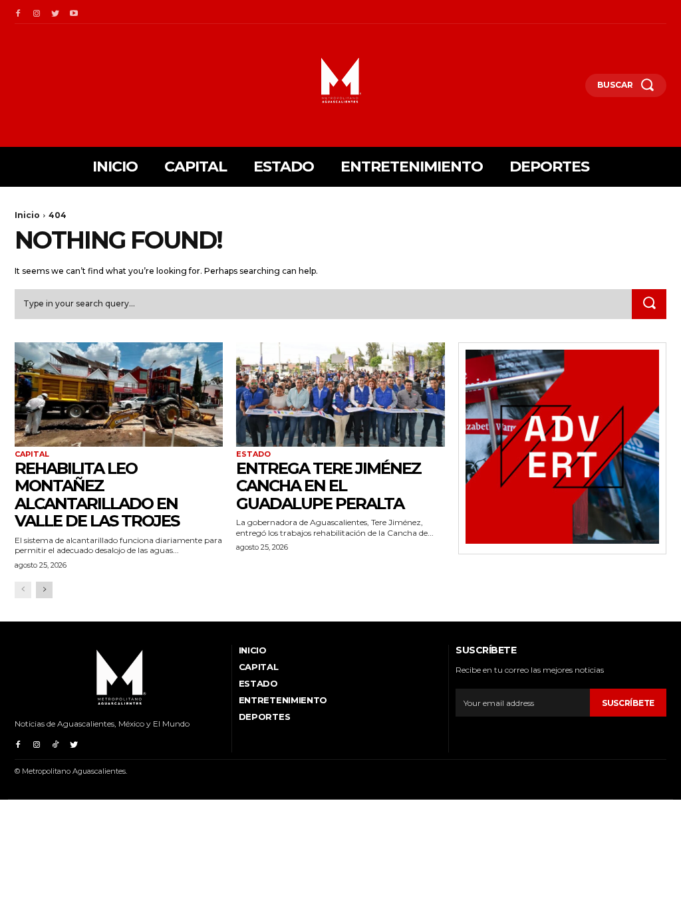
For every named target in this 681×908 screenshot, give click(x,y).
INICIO (253, 650)
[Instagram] (37, 12)
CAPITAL (32, 454)
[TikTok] (55, 743)
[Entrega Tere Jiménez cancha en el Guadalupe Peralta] (340, 394)
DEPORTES (265, 716)
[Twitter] (55, 12)
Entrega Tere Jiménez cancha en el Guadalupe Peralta (328, 486)
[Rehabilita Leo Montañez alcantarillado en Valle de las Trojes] (119, 394)
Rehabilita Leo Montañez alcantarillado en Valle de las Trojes (97, 494)
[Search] (649, 304)
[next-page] (44, 590)
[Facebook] (18, 12)
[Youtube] (74, 12)
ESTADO (253, 454)
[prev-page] (23, 590)
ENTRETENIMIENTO (283, 700)
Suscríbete (628, 703)
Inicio (27, 215)
